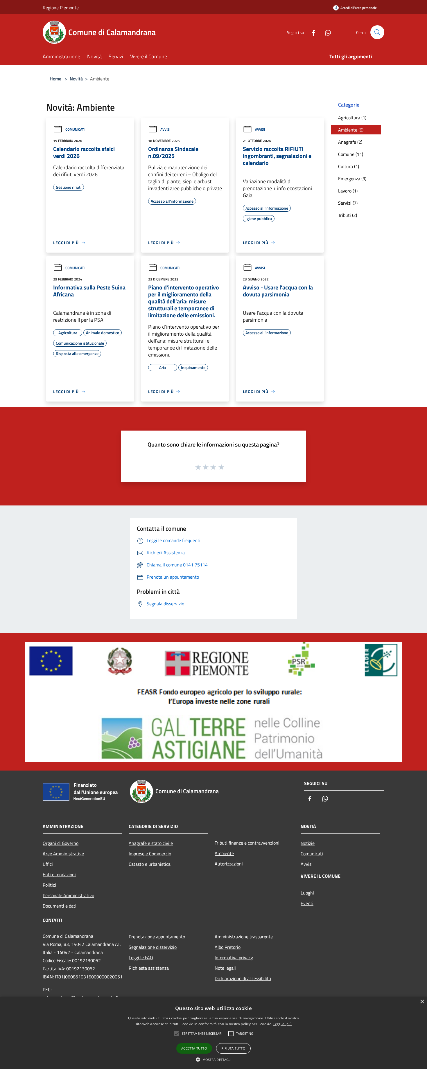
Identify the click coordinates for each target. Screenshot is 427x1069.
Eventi (307, 903)
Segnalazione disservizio (153, 947)
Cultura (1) (348, 166)
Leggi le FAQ (141, 957)
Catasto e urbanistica (150, 864)
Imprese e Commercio (150, 853)
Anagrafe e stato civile (151, 843)
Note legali (225, 967)
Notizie (308, 843)
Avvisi (165, 129)
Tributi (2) (347, 215)
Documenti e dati (59, 905)
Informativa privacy (234, 957)
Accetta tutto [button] (194, 1048)
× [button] (422, 1002)
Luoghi (307, 892)
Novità (76, 78)
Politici (49, 884)
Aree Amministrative (63, 853)
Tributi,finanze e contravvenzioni (247, 842)
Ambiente (224, 853)
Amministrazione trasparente (244, 936)
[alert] (213, 1033)
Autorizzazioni (229, 863)
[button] (214, 1059)
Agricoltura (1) (352, 117)
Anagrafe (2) (350, 141)
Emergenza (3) (352, 178)
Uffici (48, 864)
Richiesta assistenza (149, 967)
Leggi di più (282, 1024)
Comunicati (75, 129)
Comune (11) (350, 154)
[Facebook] (311, 32)
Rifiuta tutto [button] (233, 1048)
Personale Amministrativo (68, 895)
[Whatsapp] (325, 32)
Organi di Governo (60, 843)
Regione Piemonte (61, 7)
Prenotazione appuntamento (157, 936)
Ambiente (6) (350, 129)
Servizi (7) (348, 202)
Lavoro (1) (348, 190)
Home (55, 78)
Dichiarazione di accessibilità (243, 978)
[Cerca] (377, 32)
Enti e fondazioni (59, 874)
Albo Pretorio (228, 947)
